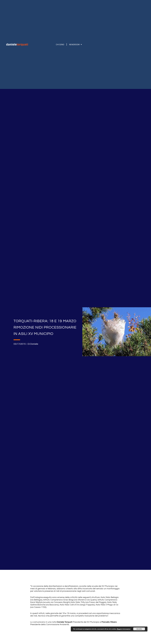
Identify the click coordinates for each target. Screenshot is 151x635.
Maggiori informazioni (123, 629)
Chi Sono (60, 44)
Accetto (139, 629)
